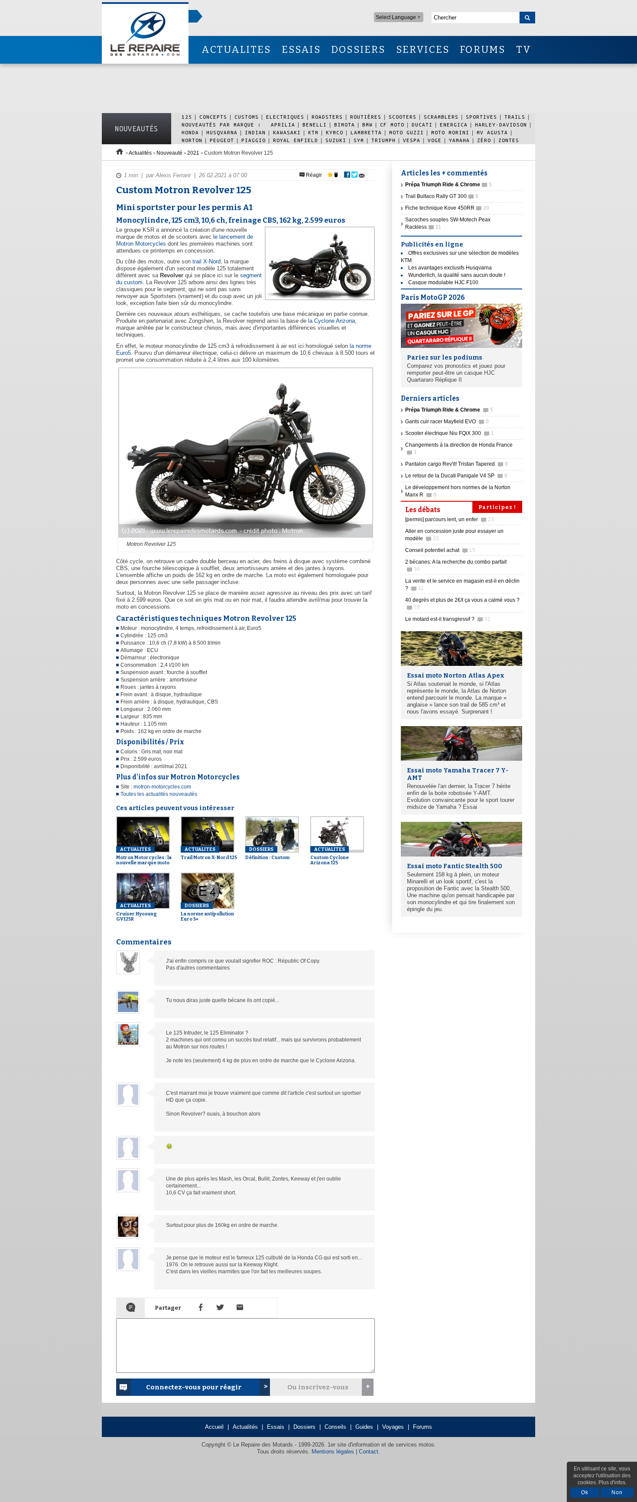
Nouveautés (136, 129)
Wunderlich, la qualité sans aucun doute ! (456, 275)
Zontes (508, 140)
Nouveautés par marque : (223, 124)
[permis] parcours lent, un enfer (449, 519)
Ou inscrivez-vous (317, 1387)
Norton (192, 140)
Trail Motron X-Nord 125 (209, 853)
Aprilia (283, 124)
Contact (368, 1451)
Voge (435, 140)
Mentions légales (333, 1451)
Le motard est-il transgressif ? (448, 619)
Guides (364, 1427)
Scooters (402, 117)
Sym (359, 140)
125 (187, 117)
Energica (454, 124)
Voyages (393, 1427)
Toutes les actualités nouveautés (158, 794)
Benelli (314, 124)
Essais (275, 1427)
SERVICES (423, 49)
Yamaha (459, 140)
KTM (313, 132)
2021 (193, 153)
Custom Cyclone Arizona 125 (329, 856)
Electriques (285, 117)
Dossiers (304, 1427)
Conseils (335, 1427)
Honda (190, 132)
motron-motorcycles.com (162, 787)
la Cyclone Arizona (331, 321)
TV (523, 49)
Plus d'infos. (612, 1482)
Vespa (411, 140)
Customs (246, 117)
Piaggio (253, 140)
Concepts (213, 117)
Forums (422, 1427)
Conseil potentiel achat (440, 550)
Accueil (214, 1427)
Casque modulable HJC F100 (443, 282)
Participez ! (497, 507)
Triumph (383, 140)
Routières (365, 117)
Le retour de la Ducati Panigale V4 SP (456, 476)
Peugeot (222, 140)
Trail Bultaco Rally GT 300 (441, 196)
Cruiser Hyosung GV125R (136, 912)
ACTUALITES (236, 49)
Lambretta (366, 132)
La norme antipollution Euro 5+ (207, 912)
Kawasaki (287, 132)
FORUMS (482, 49)
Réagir (313, 175)
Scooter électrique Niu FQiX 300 (449, 433)
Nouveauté (169, 153)
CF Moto (392, 124)
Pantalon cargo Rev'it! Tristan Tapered (456, 464)
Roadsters (327, 117)
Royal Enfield (295, 140)
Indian (255, 132)
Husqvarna (221, 132)
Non (617, 1492)
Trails (514, 117)
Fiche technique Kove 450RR (447, 208)
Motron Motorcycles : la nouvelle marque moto (144, 856)
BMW (367, 124)
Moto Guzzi (406, 132)
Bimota (344, 124)
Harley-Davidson (501, 124)
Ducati (422, 124)
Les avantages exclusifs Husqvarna (450, 268)
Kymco (334, 132)
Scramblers (441, 117)
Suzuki (335, 140)
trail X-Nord (206, 261)
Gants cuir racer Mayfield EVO (447, 421)
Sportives (481, 117)
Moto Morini (450, 132)
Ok (584, 1492)
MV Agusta (492, 132)
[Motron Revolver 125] (244, 538)
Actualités (140, 153)
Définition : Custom (267, 853)
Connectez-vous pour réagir (193, 1387)
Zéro (484, 140)
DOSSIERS (358, 49)
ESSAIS (301, 49)
